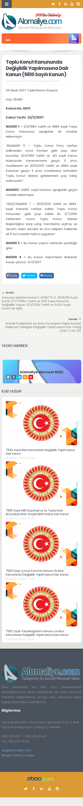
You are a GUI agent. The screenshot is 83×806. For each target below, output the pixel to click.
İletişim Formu (12, 755)
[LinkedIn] (66, 4)
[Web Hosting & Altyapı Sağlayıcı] (41, 778)
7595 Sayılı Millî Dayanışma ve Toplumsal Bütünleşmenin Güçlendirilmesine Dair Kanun (37, 512)
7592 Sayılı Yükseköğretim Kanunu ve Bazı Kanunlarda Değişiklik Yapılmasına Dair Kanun (37, 633)
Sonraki (72, 319)
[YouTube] (72, 4)
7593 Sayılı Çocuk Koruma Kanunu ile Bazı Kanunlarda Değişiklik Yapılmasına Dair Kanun (37, 572)
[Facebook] (60, 4)
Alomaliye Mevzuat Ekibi (41, 372)
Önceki (10, 292)
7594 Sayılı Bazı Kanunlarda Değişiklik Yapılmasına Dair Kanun (40, 452)
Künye (29, 755)
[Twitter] (53, 4)
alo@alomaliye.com (16, 750)
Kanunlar (54, 81)
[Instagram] (78, 4)
